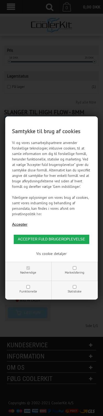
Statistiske (75, 291)
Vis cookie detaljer (51, 253)
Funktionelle (28, 291)
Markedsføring (74, 272)
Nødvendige (28, 272)
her (39, 213)
